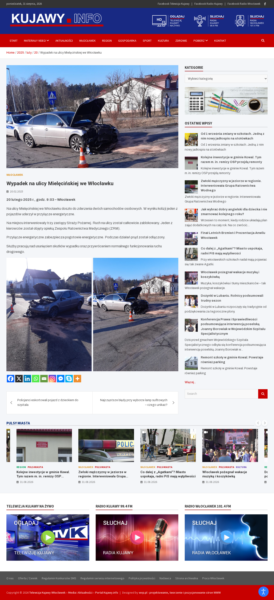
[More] (77, 378)
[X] (19, 378)
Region (107, 41)
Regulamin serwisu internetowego (102, 578)
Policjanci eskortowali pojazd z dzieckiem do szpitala (47, 402)
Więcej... (190, 382)
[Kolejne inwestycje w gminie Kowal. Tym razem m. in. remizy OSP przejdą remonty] (191, 163)
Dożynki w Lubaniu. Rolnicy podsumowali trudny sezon (223, 474)
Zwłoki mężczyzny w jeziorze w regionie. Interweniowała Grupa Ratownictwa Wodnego (231, 185)
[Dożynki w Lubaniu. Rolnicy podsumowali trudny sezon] (191, 301)
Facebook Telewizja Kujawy (173, 4)
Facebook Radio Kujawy (208, 4)
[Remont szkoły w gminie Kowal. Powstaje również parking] (191, 363)
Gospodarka (127, 41)
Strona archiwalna (186, 578)
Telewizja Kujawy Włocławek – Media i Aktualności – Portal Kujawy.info (73, 592)
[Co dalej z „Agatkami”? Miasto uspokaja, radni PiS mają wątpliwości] (191, 254)
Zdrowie (181, 41)
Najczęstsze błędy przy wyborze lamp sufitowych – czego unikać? (133, 402)
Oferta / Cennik (27, 578)
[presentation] (258, 423)
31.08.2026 (26, 482)
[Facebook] (265, 4)
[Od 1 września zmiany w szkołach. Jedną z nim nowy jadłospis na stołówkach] (191, 139)
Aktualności (64, 41)
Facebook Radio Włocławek (244, 4)
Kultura (163, 41)
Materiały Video (35, 41)
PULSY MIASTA (18, 423)
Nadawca (165, 578)
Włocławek (87, 41)
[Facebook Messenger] (60, 378)
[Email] (44, 378)
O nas (10, 578)
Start (14, 41)
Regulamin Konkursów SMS (59, 578)
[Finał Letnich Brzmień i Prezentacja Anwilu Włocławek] (191, 238)
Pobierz (199, 41)
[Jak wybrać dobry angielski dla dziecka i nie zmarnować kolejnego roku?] (191, 215)
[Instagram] (52, 378)
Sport (147, 41)
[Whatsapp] (35, 378)
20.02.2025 (16, 191)
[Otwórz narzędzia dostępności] (263, 592)
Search (263, 394)
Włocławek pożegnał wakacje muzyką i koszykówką (162, 474)
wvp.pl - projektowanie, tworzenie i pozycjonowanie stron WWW (180, 592)
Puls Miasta (40, 467)
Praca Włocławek (213, 578)
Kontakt (220, 41)
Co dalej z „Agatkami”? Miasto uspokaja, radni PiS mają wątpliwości (106, 474)
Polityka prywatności (142, 578)
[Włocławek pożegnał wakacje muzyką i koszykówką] (191, 278)
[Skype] (69, 378)
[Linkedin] (27, 378)
